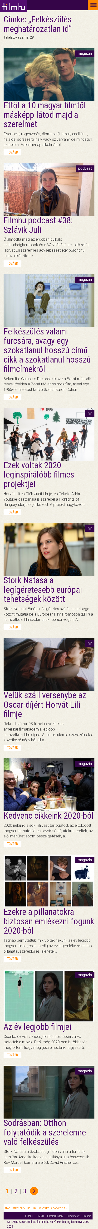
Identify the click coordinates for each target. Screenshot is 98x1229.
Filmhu (29, 1216)
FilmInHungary (55, 1216)
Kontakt (44, 1208)
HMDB (40, 1216)
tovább (12, 152)
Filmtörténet (73, 1216)
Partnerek (18, 1208)
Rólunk (31, 1208)
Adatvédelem (59, 1208)
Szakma (87, 1216)
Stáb (7, 1208)
